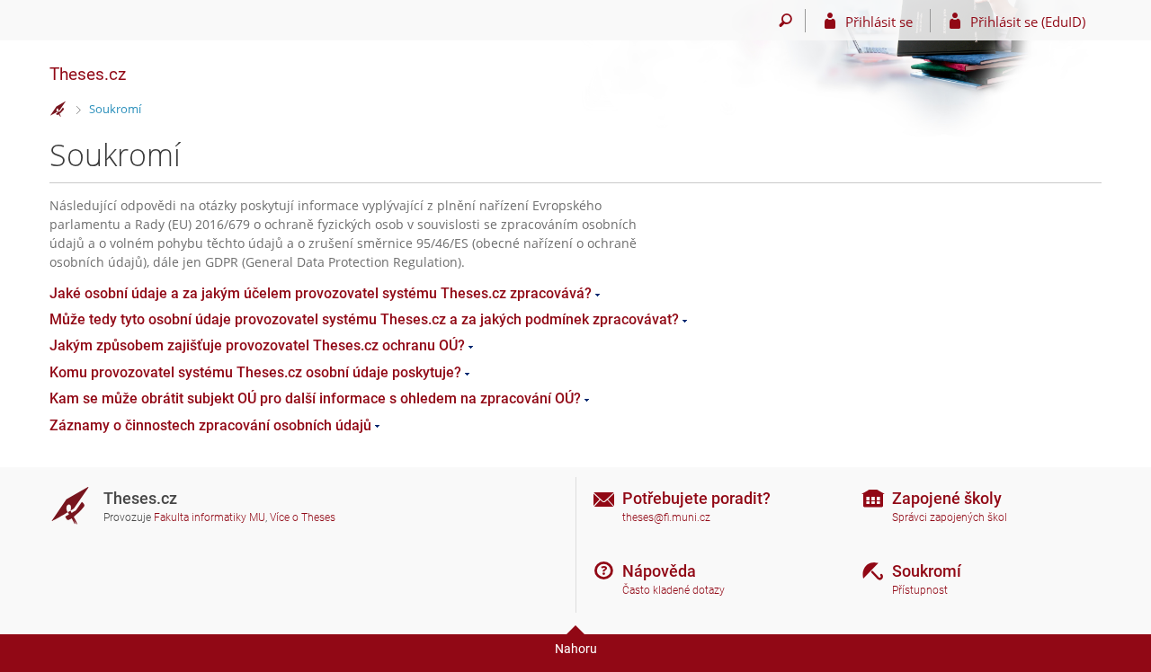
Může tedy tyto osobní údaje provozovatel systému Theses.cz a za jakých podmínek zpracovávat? (364, 319)
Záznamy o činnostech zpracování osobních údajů (210, 425)
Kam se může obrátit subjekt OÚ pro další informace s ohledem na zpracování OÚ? (315, 398)
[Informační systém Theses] (58, 110)
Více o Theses (302, 517)
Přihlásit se (879, 22)
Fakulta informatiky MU (209, 517)
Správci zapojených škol (949, 517)
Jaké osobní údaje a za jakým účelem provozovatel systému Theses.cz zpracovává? (320, 293)
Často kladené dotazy (673, 590)
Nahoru (576, 648)
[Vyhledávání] (785, 20)
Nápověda (659, 570)
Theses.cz (87, 74)
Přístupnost (920, 590)
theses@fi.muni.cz (666, 517)
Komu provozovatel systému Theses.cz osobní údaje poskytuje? (255, 372)
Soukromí (115, 109)
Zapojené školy (947, 498)
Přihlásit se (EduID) (1027, 22)
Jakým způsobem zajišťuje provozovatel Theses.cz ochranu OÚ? (257, 345)
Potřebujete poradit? (696, 498)
